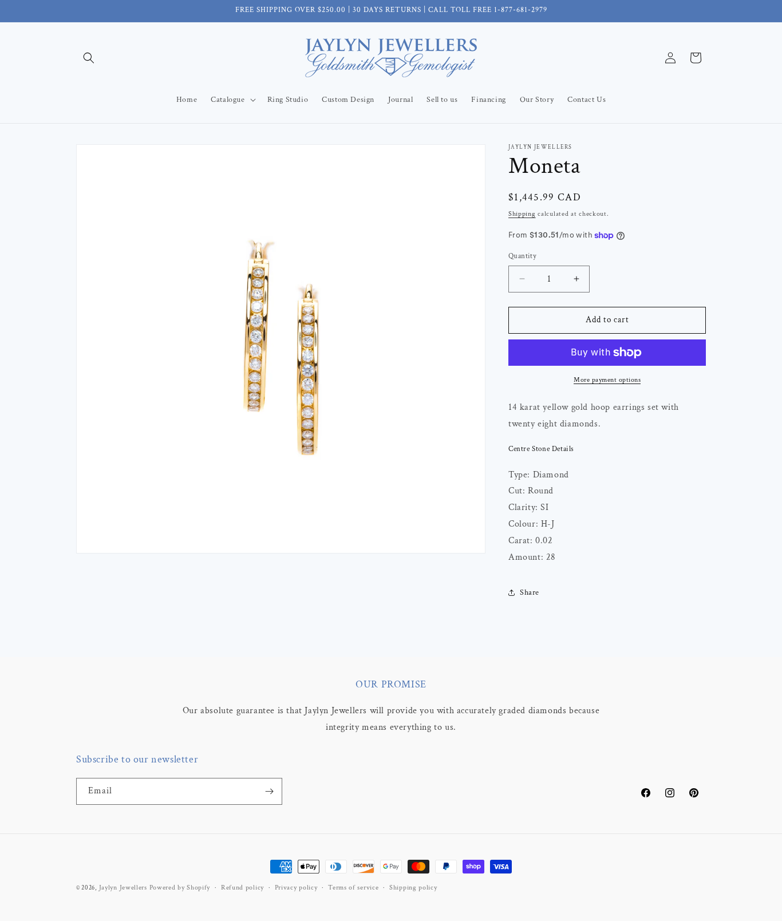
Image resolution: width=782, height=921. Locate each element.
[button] (88, 57)
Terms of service (353, 887)
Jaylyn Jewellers (123, 887)
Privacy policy (296, 887)
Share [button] (529, 592)
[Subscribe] (269, 791)
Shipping (522, 214)
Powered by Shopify (180, 887)
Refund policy (242, 887)
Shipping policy (413, 887)
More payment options (607, 379)
